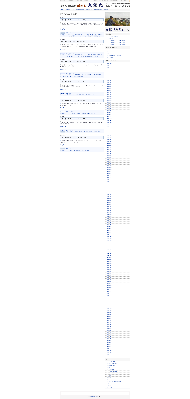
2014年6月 (109, 271)
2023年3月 (109, 69)
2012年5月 (109, 320)
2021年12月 (109, 96)
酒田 (92, 36)
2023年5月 (109, 65)
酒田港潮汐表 (109, 387)
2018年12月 (109, 165)
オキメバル (77, 34)
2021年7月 (109, 106)
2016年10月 (109, 216)
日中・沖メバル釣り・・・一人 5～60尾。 (73, 81)
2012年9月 (109, 312)
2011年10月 (109, 334)
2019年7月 (109, 151)
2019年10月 (109, 145)
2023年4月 (109, 67)
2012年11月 (109, 308)
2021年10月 (109, 100)
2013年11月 (109, 285)
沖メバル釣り (83, 36)
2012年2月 (109, 326)
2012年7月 (109, 316)
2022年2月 (109, 92)
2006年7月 (109, 342)
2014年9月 (109, 265)
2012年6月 (109, 318)
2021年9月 (109, 102)
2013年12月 (109, 283)
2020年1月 (109, 139)
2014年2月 (109, 279)
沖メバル (78, 36)
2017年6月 (109, 200)
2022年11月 (109, 77)
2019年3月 (109, 159)
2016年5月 (109, 226)
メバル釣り (96, 34)
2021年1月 (109, 116)
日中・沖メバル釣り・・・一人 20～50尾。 (74, 41)
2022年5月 (109, 86)
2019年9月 (109, 147)
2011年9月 (109, 336)
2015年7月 (109, 246)
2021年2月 (109, 114)
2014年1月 (109, 281)
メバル (91, 34)
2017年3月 (109, 206)
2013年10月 (109, 287)
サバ (82, 34)
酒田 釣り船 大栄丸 (94, 396)
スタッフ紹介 (89, 9)
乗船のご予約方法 (98, 9)
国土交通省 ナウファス (112, 363)
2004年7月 (109, 356)
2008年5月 (109, 340)
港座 (108, 379)
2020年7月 (109, 128)
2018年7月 (109, 175)
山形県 (100, 34)
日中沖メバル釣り (67, 36)
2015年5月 (109, 249)
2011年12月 (109, 330)
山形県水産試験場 (110, 369)
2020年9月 (109, 124)
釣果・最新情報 (70, 33)
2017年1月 (109, 210)
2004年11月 (109, 352)
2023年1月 (109, 73)
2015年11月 (109, 238)
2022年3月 (109, 90)
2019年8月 (109, 149)
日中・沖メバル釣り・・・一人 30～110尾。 (74, 137)
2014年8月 (109, 267)
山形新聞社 (109, 367)
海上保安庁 (109, 377)
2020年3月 (109, 135)
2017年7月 (109, 198)
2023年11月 (109, 63)
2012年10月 (109, 310)
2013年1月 (109, 305)
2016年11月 (109, 214)
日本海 (73, 36)
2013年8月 (109, 291)
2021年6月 (109, 108)
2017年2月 (109, 208)
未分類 (108, 53)
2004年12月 (109, 350)
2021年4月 (109, 112)
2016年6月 (109, 224)
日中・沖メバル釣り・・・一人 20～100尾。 (116, 40)
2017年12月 (109, 189)
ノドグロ (76, 131)
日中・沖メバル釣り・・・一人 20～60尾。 (74, 100)
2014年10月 (109, 263)
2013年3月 (109, 301)
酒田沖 (95, 36)
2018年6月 (109, 177)
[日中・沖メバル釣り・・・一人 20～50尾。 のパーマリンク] (60, 45)
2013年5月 (109, 297)
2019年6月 (109, 153)
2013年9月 (109, 289)
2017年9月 (109, 194)
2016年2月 (109, 232)
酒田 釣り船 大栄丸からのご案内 (114, 55)
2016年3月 (109, 230)
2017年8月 (109, 196)
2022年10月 (109, 79)
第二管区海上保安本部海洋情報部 (114, 381)
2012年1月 (109, 328)
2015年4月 (109, 251)
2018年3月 (109, 183)
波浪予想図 (109, 375)
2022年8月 (109, 80)
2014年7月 (109, 269)
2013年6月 (109, 295)
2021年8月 (109, 104)
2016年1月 (109, 234)
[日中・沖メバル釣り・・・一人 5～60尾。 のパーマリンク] (60, 85)
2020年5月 (109, 132)
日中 (61, 36)
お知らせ (106, 9)
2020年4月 (109, 134)
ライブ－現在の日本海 (111, 361)
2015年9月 (109, 242)
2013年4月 (109, 299)
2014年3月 (109, 277)
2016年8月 (109, 220)
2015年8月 (109, 244)
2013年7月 (109, 293)
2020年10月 (109, 122)
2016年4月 (109, 228)
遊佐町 (108, 383)
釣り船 (98, 36)
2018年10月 (109, 169)
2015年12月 (109, 236)
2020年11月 (109, 120)
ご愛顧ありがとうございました (113, 36)
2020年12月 (109, 118)
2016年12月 (109, 212)
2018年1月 (109, 187)
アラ (68, 34)
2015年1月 (109, 257)
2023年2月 (109, 71)
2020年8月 (109, 126)
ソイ (84, 34)
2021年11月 (109, 98)
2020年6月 (109, 130)
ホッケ (87, 34)
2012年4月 (109, 322)
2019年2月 (109, 161)
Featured (108, 49)
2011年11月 (109, 332)
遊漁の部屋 (109, 385)
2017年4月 (109, 204)
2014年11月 (109, 261)
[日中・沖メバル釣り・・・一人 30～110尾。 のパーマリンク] (60, 140)
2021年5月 (109, 110)
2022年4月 (109, 88)
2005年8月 (109, 344)
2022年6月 (109, 84)
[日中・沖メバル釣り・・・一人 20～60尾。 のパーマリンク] (60, 103)
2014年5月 (109, 273)
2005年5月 (109, 346)
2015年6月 (109, 248)
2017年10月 (109, 193)
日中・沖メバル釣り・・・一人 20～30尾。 (116, 44)
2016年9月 (109, 218)
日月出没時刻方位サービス (112, 371)
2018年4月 (109, 181)
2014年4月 (109, 275)
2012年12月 (109, 307)
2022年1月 (109, 94)
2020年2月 (109, 137)
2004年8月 (109, 354)
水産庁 (108, 373)
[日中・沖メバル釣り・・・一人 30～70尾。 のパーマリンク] (60, 23)
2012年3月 (109, 324)
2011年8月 (109, 338)
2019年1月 (109, 163)
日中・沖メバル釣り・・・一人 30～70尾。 (74, 20)
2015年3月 (109, 253)
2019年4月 (109, 157)
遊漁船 (88, 36)
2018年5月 (109, 179)
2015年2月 (109, 255)
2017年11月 (109, 191)
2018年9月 (109, 171)
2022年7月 (109, 82)
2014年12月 (109, 259)
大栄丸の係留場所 (80, 9)
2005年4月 (109, 348)
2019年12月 (109, 141)
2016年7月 (109, 222)
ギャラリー (109, 51)
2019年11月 (109, 143)
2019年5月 (109, 155)
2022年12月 (109, 75)
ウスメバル (71, 34)
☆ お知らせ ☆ (110, 38)
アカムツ (69, 131)
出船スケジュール (70, 9)
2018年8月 (109, 173)
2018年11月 (109, 167)
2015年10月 (109, 240)
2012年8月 (109, 314)
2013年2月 (109, 303)
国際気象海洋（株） (111, 365)
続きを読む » (63, 29)
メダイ (80, 131)
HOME (62, 9)
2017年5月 (109, 202)
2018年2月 (109, 185)
